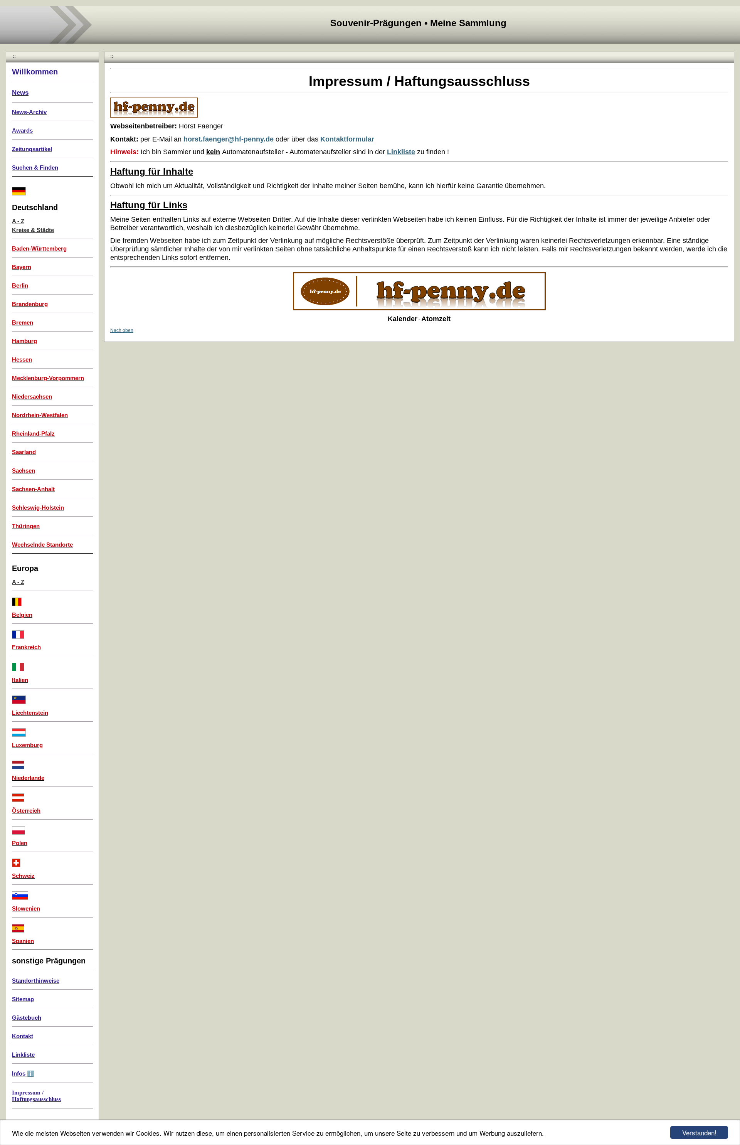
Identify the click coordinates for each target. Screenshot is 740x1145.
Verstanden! (699, 1132)
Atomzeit (436, 319)
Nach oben (121, 330)
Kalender (402, 319)
